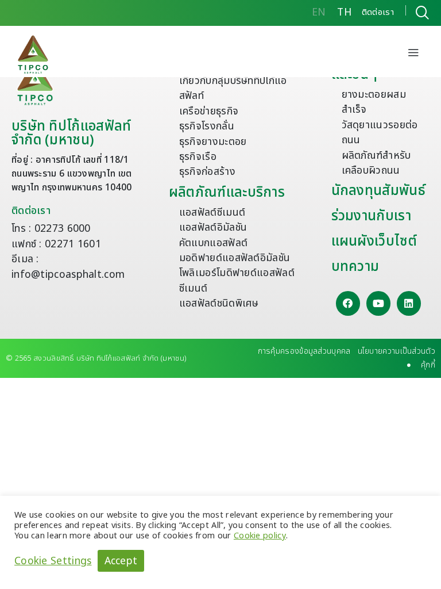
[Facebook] (348, 303)
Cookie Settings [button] (53, 561)
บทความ (355, 267)
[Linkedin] (409, 303)
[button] (413, 54)
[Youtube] (378, 303)
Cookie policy (260, 536)
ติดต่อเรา (31, 211)
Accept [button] (121, 561)
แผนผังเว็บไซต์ (374, 241)
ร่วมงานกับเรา (371, 216)
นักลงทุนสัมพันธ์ (378, 191)
